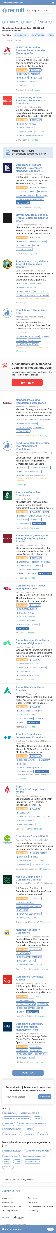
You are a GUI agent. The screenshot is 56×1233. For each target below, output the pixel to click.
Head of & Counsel (29, 878)
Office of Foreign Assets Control (34, 516)
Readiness (37, 78)
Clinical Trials (25, 132)
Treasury (23, 520)
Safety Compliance (27, 573)
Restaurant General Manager (32, 1124)
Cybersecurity (26, 86)
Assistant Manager (12, 1151)
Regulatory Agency (28, 128)
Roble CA (37, 1033)
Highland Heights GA (35, 545)
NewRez (19, 647)
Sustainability (34, 471)
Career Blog (33, 1210)
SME (40, 965)
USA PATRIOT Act (42, 865)
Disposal (37, 1050)
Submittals (24, 562)
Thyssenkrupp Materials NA (27, 883)
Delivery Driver (32, 1161)
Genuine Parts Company (26, 936)
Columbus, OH (20, 35)
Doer (43, 668)
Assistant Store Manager (37, 1151)
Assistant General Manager (16, 1118)
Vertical (23, 241)
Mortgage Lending (27, 668)
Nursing (41, 132)
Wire (47, 512)
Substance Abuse (27, 824)
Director (30, 1134)
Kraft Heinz (20, 406)
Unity (21, 1012)
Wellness (36, 284)
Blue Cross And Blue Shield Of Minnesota (33, 740)
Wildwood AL (44, 936)
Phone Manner (25, 1054)
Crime (35, 857)
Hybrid (44, 840)
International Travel (28, 344)
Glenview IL (32, 406)
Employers (32, 1202)
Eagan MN (20, 743)
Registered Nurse (12, 1134)
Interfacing (24, 953)
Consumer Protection (29, 675)
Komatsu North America (26, 316)
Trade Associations (28, 423)
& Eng (31, 311)
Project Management (41, 419)
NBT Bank (20, 592)
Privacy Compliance (28, 918)
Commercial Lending (28, 621)
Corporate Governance (30, 906)
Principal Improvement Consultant (30, 735)
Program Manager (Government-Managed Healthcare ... (29, 167)
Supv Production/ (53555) (30, 789)
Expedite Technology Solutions (29, 452)
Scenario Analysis (41, 468)
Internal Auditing (27, 617)
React (21, 722)
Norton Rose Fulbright (25, 983)
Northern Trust (22, 499)
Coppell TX (30, 647)
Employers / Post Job (13, 2)
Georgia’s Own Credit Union (28, 840)
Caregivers (24, 524)
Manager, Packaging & (31, 401)
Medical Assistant (29, 1113)
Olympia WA (40, 270)
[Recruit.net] (13, 10)
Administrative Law (27, 287)
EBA (20, 471)
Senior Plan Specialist (30, 689)
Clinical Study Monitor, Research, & (30, 100)
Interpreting (25, 427)
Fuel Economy (25, 249)
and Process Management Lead (31, 587)
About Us (6, 1198)
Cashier (42, 1134)
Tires (38, 245)
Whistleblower (26, 902)
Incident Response (27, 82)
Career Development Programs (33, 295)
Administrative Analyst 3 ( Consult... (32, 264)
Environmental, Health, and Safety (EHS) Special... (32, 538)
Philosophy (24, 431)
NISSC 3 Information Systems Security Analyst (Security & (31, 50)
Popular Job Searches (11, 1206)
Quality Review (26, 719)
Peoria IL (41, 316)
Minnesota (45, 760)
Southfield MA (47, 883)
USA (19, 1217)
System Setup (25, 861)
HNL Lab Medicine (24, 1033)
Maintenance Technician (34, 1156)
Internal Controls (27, 124)
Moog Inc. (20, 545)
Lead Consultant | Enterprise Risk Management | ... (33, 446)
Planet (47, 336)
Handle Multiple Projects (30, 711)
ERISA (40, 719)
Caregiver (8, 1124)
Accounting (24, 865)
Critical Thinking (26, 195)
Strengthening (26, 772)
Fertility (44, 1004)
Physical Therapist (12, 1129)
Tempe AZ (33, 499)
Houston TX (41, 983)
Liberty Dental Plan (24, 174)
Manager (8, 1167)
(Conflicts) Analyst (29, 978)
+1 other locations (23, 319)
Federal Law (24, 245)
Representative (11, 1156)
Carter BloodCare (23, 796)
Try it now (27, 382)
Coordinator (10, 1113)
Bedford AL (37, 796)
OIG (33, 191)
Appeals (37, 520)
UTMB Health (21, 107)
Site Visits (42, 1054)
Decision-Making (26, 1000)
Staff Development (27, 715)
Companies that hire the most (40, 1206)
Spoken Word (25, 291)
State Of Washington (24, 270)
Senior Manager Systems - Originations (32, 641)
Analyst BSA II (32, 836)
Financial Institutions (29, 624)
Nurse (6, 1161)
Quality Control (26, 613)
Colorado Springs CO (42, 57)
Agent (37, 1118)
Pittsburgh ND (32, 694)
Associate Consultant (28, 493)
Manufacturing (39, 241)
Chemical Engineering (29, 336)
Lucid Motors (21, 224)
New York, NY (38, 35)
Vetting (22, 764)
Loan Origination (26, 671)
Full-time (23, 191)
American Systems (24, 57)
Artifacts (23, 78)
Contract (36, 70)
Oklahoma (38, 174)
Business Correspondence (31, 1008)
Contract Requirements (30, 957)
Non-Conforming (26, 1058)
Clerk (17, 1161)
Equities (40, 291)
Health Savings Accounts (30, 570)
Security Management (29, 74)
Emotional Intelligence (29, 817)
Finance (39, 427)
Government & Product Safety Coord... (32, 217)
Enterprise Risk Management (32, 475)
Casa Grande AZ (35, 224)
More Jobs (28, 1072)
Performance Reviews (29, 664)
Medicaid (43, 195)
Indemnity (45, 191)
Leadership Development (30, 566)
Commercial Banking (28, 609)
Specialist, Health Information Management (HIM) (29, 1026)
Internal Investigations (30, 914)
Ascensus (20, 694)
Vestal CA (30, 592)
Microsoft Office (42, 562)
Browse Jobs (7, 1202)
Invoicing (23, 1050)
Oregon (22, 340)
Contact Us (32, 1198)
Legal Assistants (27, 1004)
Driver (30, 1129)
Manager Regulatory (28, 931)
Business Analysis (27, 760)
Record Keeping (26, 965)
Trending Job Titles (10, 1210)
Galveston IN (34, 107)
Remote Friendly (40, 187)
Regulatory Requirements (31, 135)
